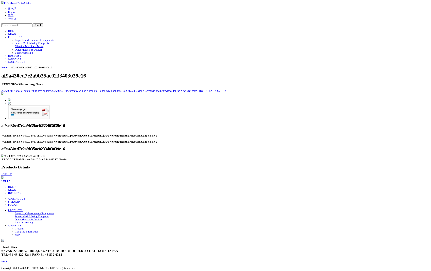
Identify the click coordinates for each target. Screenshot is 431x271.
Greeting (19, 228)
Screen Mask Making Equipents (32, 216)
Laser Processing (24, 222)
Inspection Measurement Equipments (34, 213)
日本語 (12, 8)
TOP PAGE (7, 181)
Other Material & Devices (28, 219)
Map (17, 234)
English (12, 12)
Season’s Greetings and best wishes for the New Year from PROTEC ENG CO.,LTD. (174, 90)
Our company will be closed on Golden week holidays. (86, 90)
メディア (6, 174)
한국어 (12, 18)
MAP (4, 261)
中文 (10, 15)
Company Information (26, 231)
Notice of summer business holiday (26, 90)
